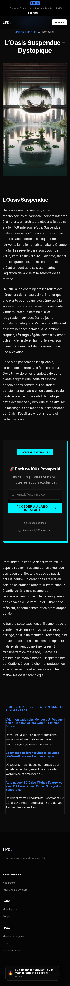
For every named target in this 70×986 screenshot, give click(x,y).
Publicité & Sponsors (15, 889)
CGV (5, 943)
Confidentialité (11, 950)
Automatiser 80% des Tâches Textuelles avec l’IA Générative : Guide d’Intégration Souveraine (34, 786)
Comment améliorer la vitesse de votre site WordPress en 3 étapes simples (32, 754)
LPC (8, 849)
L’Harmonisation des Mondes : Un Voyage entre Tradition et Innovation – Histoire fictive (34, 723)
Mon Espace (10, 909)
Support (7, 916)
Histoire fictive (25, 32)
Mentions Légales (13, 936)
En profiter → (35, 13)
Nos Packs (9, 882)
